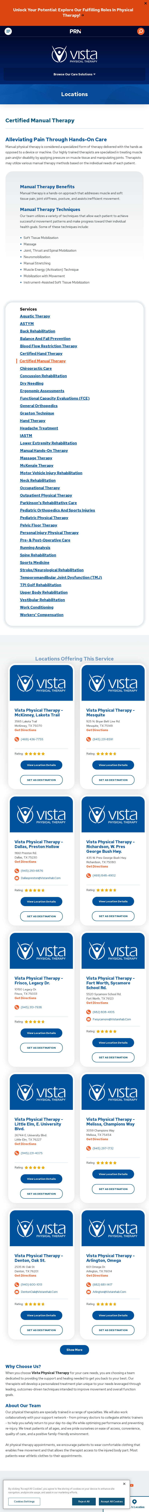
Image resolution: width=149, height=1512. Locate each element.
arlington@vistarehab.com (109, 1292)
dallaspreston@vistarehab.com (41, 878)
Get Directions (41, 730)
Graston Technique (37, 413)
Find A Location (134, 1507)
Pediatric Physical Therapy (44, 517)
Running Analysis (35, 547)
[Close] (124, 1484)
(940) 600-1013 (31, 1284)
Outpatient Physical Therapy (46, 495)
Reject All (83, 1501)
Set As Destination (45, 780)
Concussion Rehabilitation (43, 376)
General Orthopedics (39, 405)
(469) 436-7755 (32, 739)
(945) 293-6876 (32, 871)
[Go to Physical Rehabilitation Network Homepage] (80, 32)
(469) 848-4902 (104, 875)
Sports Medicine (34, 562)
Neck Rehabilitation (38, 480)
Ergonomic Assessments (42, 391)
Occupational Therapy (40, 488)
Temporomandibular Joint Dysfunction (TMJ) (61, 577)
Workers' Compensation (41, 614)
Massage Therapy (36, 458)
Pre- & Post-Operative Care (45, 540)
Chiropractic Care (36, 368)
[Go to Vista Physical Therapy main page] (74, 54)
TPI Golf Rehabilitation (40, 585)
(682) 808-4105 (103, 1012)
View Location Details (44, 765)
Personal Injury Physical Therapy (49, 532)
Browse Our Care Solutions (73, 74)
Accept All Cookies (112, 1501)
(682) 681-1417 (102, 1284)
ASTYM (27, 323)
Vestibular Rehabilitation (42, 600)
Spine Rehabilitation (38, 555)
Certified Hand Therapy (41, 353)
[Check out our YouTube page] (132, 1485)
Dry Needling (31, 383)
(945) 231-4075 (32, 1153)
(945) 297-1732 (103, 1148)
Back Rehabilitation (37, 331)
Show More (74, 1350)
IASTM (26, 435)
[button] (140, 31)
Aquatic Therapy (35, 316)
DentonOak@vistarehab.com (39, 1292)
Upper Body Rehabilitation (44, 592)
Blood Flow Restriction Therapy (48, 346)
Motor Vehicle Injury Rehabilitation (51, 473)
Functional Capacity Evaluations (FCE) (55, 398)
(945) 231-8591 (103, 739)
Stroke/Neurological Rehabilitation (52, 570)
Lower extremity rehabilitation (48, 443)
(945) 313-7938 (31, 1007)
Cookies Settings (24, 1501)
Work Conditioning (36, 607)
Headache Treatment (39, 428)
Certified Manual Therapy (43, 361)
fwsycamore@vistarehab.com (112, 1019)
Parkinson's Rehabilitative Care (48, 502)
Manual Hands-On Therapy (44, 450)
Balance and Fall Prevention (45, 338)
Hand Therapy (32, 420)
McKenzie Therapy (36, 465)
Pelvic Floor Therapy (38, 525)
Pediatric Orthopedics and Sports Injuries (57, 510)
